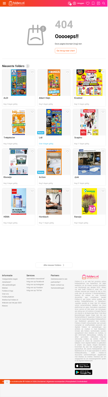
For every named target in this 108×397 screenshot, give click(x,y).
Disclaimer (41, 381)
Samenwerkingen (57, 288)
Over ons (5, 294)
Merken (5, 288)
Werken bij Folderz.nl (10, 300)
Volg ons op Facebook (35, 282)
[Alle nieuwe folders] (28, 66)
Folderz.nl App (7, 291)
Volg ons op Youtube (34, 288)
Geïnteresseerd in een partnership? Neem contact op (59, 282)
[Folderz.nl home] (16, 3)
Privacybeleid (71, 381)
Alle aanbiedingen (9, 285)
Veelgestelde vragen (10, 279)
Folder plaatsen (8, 297)
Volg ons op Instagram (35, 284)
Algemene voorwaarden (56, 381)
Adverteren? (6, 282)
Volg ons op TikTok (34, 290)
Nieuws (5, 306)
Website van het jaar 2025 (11, 303)
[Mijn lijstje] (98, 3)
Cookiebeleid (82, 381)
